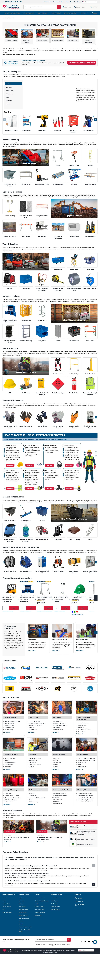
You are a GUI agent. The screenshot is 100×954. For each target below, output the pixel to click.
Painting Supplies (9, 725)
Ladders (55, 764)
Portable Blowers (58, 729)
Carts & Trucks (33, 717)
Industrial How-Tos (55, 909)
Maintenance (9, 94)
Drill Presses (32, 762)
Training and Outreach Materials (86, 839)
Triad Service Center (39, 909)
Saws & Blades (33, 795)
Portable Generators (10, 762)
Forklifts (55, 760)
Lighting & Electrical (11, 754)
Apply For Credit (22, 912)
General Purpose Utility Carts (37, 723)
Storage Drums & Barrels (12, 795)
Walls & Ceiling (9, 729)
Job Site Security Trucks (35, 725)
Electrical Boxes (9, 764)
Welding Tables (57, 803)
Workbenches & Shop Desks (62, 790)
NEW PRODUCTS (56, 13)
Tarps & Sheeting (9, 727)
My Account (21, 901)
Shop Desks (56, 801)
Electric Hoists (57, 758)
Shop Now (10, 465)
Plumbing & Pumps (83, 790)
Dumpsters (81, 727)
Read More (7, 842)
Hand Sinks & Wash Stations (85, 802)
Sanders (31, 766)
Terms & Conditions (47, 952)
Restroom (8, 104)
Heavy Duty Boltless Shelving (13, 798)
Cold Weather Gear (82, 639)
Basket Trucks (33, 729)
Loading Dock (9, 91)
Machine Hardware (34, 760)
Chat (62, 1)
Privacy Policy (58, 944)
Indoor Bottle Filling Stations (85, 795)
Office (7, 97)
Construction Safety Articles (85, 844)
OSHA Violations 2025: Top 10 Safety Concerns (16, 838)
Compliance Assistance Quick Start (85, 826)
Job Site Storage (33, 802)
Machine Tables (57, 799)
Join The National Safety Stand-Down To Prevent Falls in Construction (86, 832)
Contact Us (55, 1)
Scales (31, 800)
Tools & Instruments (35, 790)
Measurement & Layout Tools (37, 798)
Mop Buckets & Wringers (84, 729)
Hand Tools (32, 793)
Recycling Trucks (82, 725)
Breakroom (9, 101)
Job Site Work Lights (10, 758)
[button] (89, 2)
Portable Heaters (58, 721)
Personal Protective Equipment (86, 760)
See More (6, 732)
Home (4, 18)
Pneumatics (32, 640)
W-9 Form (21, 921)
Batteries (7, 760)
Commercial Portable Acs (60, 725)
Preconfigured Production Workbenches (59, 796)
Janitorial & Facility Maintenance (83, 718)
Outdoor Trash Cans (83, 723)
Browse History (47, 1)
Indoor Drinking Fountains (85, 793)
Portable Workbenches (59, 793)
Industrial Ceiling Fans (59, 723)
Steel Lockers (8, 793)
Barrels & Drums (82, 762)
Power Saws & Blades (35, 764)
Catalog (67, 1)
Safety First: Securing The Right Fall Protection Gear (50, 838)
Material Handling (59, 754)
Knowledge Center (76, 1)
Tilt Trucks (32, 727)
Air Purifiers (56, 727)
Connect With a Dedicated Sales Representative (81, 62)
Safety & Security (83, 754)
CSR (3, 909)
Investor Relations (6, 907)
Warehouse (9, 87)
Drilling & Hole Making (35, 758)
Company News (6, 904)
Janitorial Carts (82, 731)
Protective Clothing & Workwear (86, 758)
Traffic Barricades (82, 766)
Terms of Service (66, 944)
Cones (79, 764)
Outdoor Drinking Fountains (85, 800)
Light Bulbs (8, 766)
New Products (54, 904)
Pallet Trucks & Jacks (34, 721)
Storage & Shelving (11, 790)
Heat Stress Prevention (59, 639)
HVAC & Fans (57, 717)
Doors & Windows (9, 723)
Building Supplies (10, 717)
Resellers (37, 904)
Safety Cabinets (9, 802)
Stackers (55, 766)
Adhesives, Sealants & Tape (12, 721)
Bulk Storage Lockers (10, 800)
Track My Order (22, 907)
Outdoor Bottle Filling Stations (86, 798)
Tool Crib (8, 84)
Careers (4, 901)
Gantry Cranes (57, 762)
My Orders (21, 904)
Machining (32, 754)
